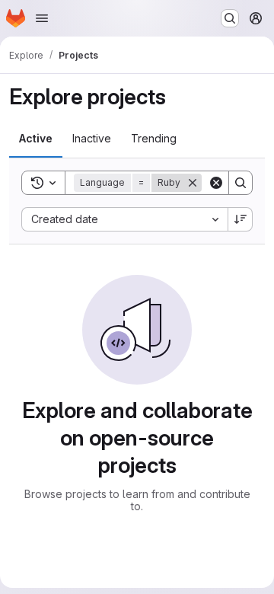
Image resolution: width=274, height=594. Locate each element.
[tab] (35, 139)
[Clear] (216, 183)
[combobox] (124, 219)
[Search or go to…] (230, 18)
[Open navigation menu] (42, 18)
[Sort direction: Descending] (240, 219)
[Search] (240, 183)
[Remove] (192, 183)
